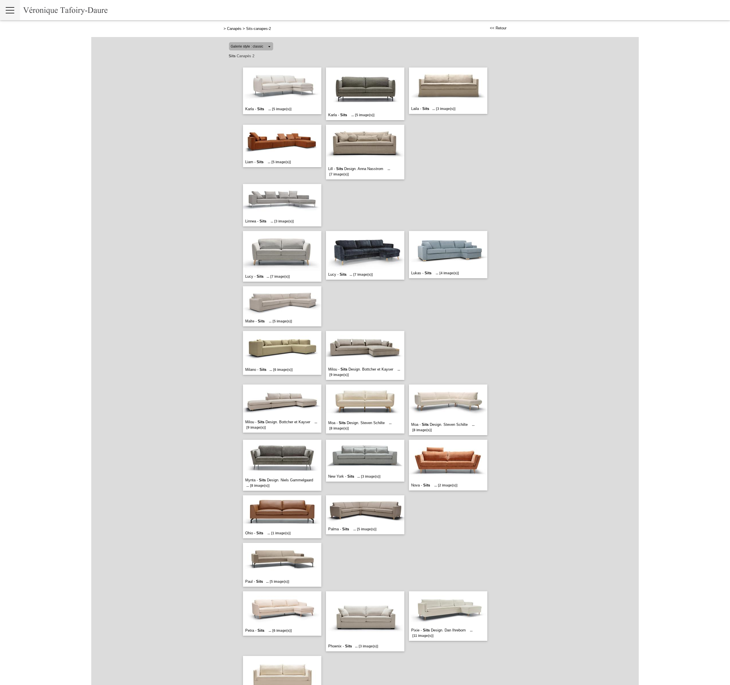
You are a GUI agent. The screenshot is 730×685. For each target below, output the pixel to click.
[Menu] (10, 10)
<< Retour (498, 28)
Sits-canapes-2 (258, 28)
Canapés (234, 28)
